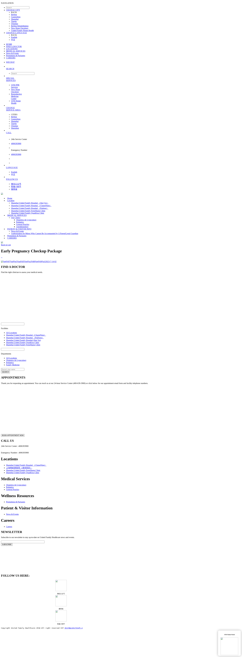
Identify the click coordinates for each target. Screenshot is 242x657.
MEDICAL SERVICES (15, 51)
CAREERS (10, 58)
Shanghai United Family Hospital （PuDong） (25, 338)
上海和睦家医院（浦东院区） (19, 468)
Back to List (6, 245)
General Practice (22, 224)
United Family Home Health (22, 30)
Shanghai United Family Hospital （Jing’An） (30, 203)
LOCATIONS (12, 49)
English (14, 37)
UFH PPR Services (15, 86)
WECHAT (10, 62)
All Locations (11, 333)
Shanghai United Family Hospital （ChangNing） (31, 206)
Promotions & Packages (15, 56)
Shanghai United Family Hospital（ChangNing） (26, 335)
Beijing (14, 15)
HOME (9, 44)
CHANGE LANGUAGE (16, 33)
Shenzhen (15, 128)
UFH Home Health (16, 102)
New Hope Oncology (19, 28)
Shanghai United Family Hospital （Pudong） (29, 208)
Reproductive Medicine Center (16, 96)
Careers (9, 527)
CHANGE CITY (13, 10)
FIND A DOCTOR (14, 46)
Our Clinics (15, 218)
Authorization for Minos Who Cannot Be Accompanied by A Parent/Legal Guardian (44, 233)
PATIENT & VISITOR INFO (19, 229)
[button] (123, 68)
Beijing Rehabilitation (19, 26)
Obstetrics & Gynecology (26, 220)
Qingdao (14, 24)
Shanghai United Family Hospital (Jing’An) (23, 340)
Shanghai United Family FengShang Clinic (28, 211)
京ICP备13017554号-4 (74, 628)
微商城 (14, 189)
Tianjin (14, 21)
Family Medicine (13, 365)
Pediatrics (20, 222)
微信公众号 (16, 184)
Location (10, 200)
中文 (13, 40)
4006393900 (16, 143)
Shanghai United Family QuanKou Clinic (22, 342)
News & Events (12, 53)
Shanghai (15, 19)
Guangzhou (15, 17)
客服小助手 (16, 186)
